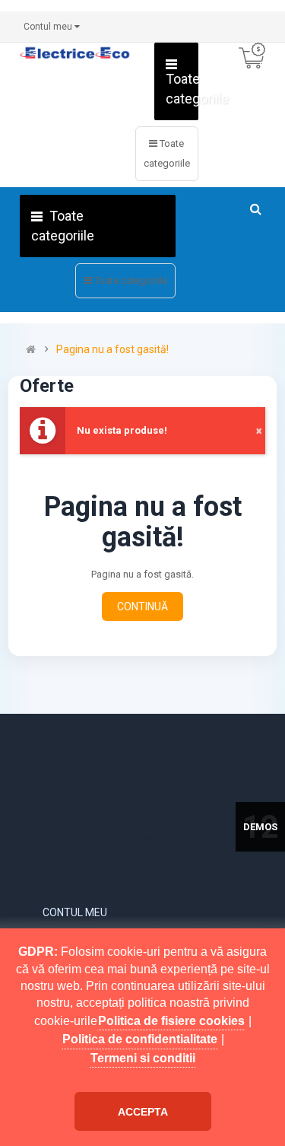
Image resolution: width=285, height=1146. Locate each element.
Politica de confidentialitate (139, 1039)
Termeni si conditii (142, 1058)
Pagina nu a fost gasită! (112, 350)
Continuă (142, 606)
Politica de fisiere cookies (171, 1020)
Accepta (143, 1112)
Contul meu (75, 912)
